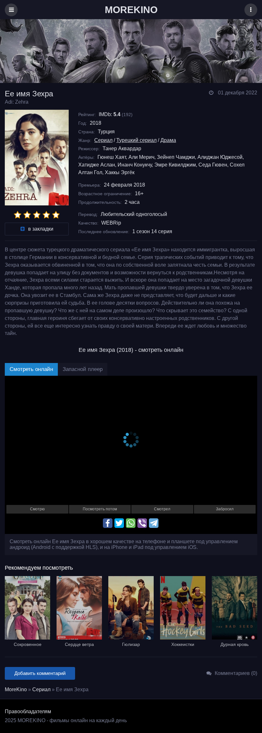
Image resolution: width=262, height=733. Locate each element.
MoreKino (16, 689)
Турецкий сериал (136, 140)
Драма (168, 140)
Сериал (103, 140)
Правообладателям (28, 711)
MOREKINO (131, 9)
